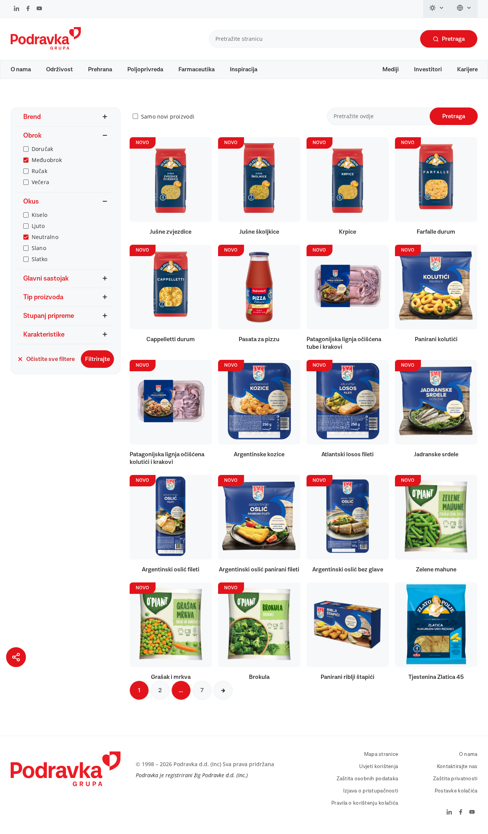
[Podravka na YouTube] (39, 9)
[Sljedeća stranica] (223, 690)
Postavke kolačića (456, 791)
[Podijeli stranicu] (16, 657)
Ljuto (38, 225)
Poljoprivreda (145, 69)
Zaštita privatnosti (455, 778)
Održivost (59, 69)
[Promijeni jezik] (464, 9)
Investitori (428, 69)
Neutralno (45, 237)
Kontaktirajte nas (457, 766)
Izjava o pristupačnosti (370, 791)
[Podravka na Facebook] (28, 9)
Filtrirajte (97, 359)
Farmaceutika (196, 69)
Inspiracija (243, 69)
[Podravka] (46, 48)
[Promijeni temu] (437, 9)
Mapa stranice (381, 754)
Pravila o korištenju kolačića (364, 803)
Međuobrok (47, 160)
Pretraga (453, 39)
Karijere (467, 69)
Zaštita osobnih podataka (367, 778)
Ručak (39, 171)
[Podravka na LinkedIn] (16, 9)
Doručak (42, 148)
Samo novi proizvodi (167, 116)
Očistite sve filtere (50, 359)
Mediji (390, 69)
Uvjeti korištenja (378, 766)
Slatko (40, 259)
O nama (21, 69)
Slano (39, 248)
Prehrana (100, 69)
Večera (41, 182)
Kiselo (40, 214)
